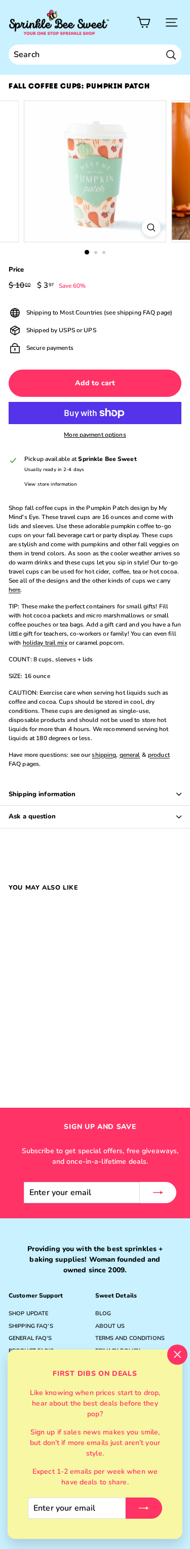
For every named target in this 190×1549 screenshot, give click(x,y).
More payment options (95, 435)
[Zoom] (151, 227)
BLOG (103, 1313)
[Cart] (144, 22)
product (159, 755)
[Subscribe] (144, 1508)
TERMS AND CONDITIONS (130, 1338)
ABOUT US (110, 1326)
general (130, 755)
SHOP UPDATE (28, 1313)
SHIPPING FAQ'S (31, 1326)
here (14, 590)
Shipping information (42, 794)
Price (16, 269)
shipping (104, 755)
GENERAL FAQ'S (30, 1338)
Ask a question (32, 816)
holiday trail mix (45, 643)
